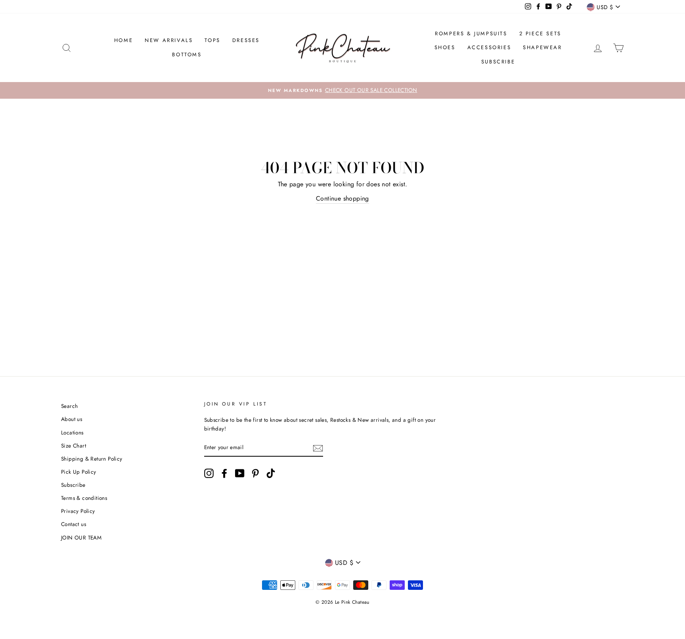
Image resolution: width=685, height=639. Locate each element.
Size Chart (73, 446)
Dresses (246, 40)
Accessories (489, 47)
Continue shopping (342, 198)
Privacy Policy (78, 511)
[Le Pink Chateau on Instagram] (209, 473)
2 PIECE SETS (540, 33)
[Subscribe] (318, 448)
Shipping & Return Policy (91, 459)
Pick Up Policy (78, 472)
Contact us (73, 524)
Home (123, 40)
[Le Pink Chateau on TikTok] (271, 473)
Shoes (444, 47)
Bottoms (186, 54)
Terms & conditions (84, 498)
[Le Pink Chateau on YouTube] (240, 473)
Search (69, 406)
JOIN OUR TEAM (81, 537)
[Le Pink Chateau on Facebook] (224, 473)
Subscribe (498, 61)
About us (71, 419)
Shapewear (542, 47)
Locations (72, 432)
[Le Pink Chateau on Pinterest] (255, 473)
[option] (342, 90)
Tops (212, 40)
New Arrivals (169, 40)
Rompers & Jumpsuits (471, 33)
